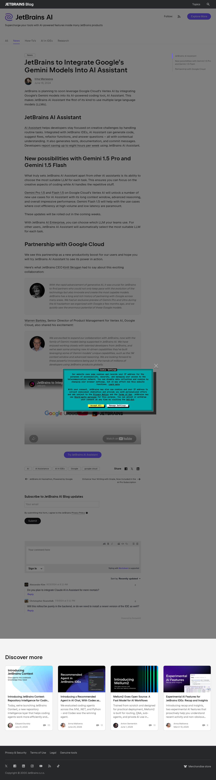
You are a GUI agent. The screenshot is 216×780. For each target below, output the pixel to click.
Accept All (96, 405)
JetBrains (33, 772)
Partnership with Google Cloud (190, 69)
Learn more (114, 384)
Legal (53, 752)
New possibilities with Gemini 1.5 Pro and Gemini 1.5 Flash (193, 62)
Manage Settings (117, 405)
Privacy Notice (101, 394)
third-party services (85, 397)
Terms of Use (125, 394)
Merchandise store (199, 768)
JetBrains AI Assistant (185, 56)
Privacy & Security (15, 752)
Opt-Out (130, 399)
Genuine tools (68, 752)
